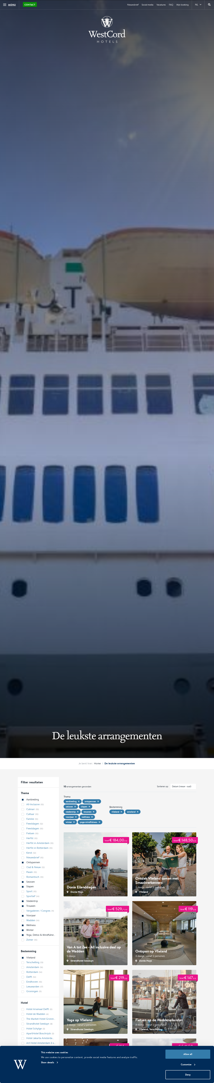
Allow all (187, 1054)
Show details (47, 1062)
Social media (147, 4)
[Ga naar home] (107, 29)
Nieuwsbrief (132, 4)
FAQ (171, 4)
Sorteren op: (163, 786)
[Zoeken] (209, 4)
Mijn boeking (182, 4)
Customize (186, 1064)
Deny (188, 1074)
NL (196, 4)
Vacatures (161, 4)
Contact (29, 4)
